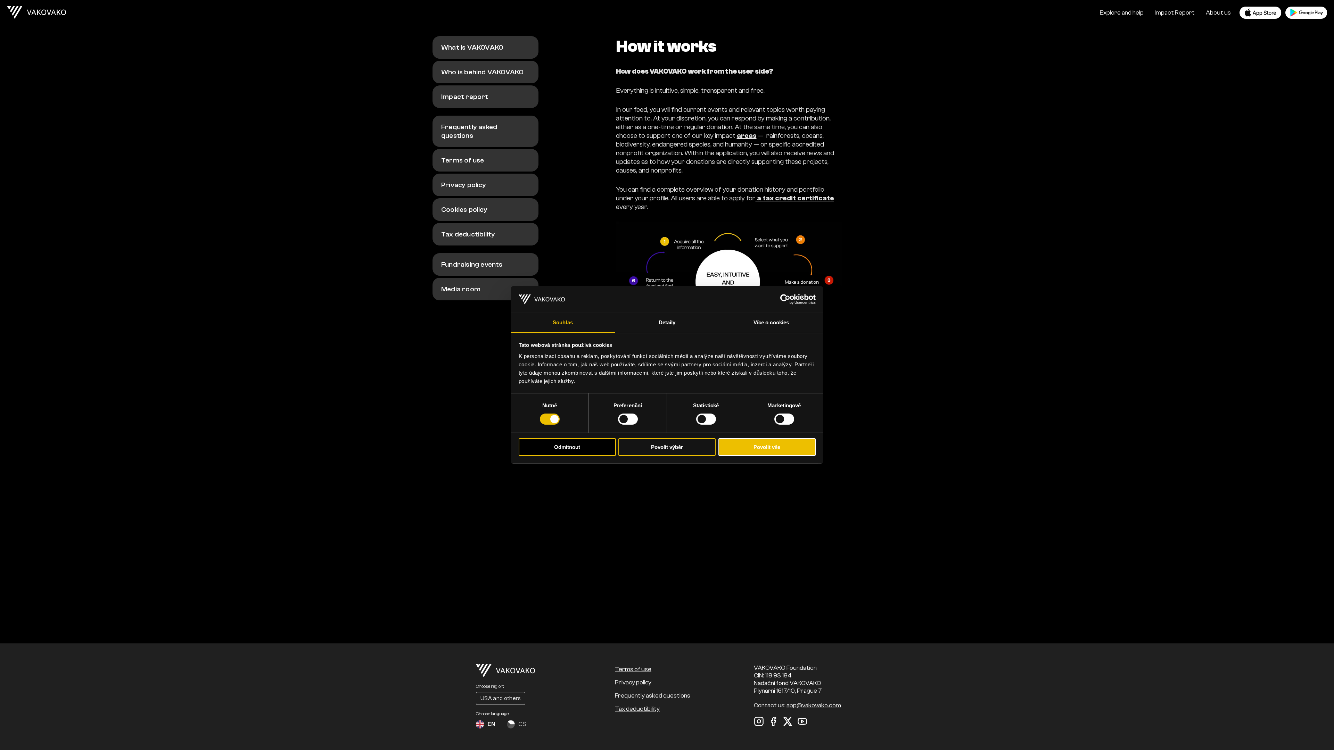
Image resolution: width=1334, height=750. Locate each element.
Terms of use (462, 160)
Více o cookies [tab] (771, 322)
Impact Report (1175, 12)
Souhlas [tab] (563, 322)
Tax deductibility (468, 234)
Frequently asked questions (469, 131)
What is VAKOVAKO (472, 47)
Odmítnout (567, 447)
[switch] (628, 419)
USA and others (500, 698)
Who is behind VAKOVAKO (482, 72)
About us (1218, 12)
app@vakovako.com (814, 705)
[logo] (36, 12)
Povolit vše (767, 447)
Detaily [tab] (667, 322)
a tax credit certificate (795, 198)
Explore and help (1122, 12)
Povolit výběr (667, 447)
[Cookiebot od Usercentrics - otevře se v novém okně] (785, 299)
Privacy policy (463, 185)
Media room (460, 289)
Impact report (464, 97)
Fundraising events (472, 264)
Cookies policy (464, 210)
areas (747, 136)
